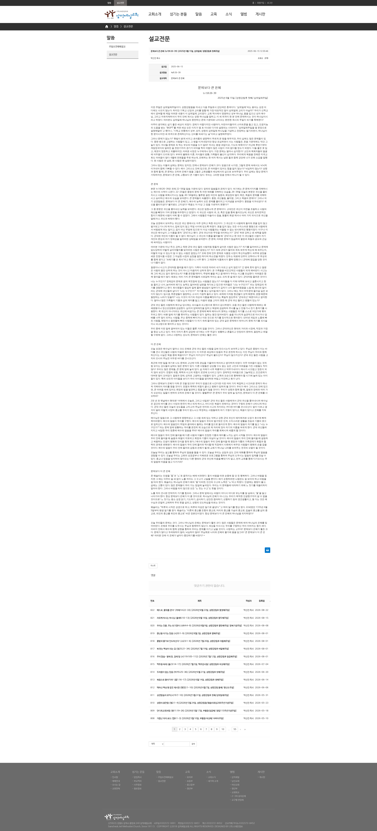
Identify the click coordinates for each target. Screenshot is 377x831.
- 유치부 (189, 777)
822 (152, 610)
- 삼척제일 (234, 777)
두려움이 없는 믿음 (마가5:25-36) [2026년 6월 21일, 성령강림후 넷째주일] (191, 672)
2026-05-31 (261, 695)
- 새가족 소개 (212, 781)
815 (152, 664)
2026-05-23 (261, 703)
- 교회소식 (211, 777)
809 (152, 710)
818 (152, 641)
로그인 (269, 3)
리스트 (153, 566)
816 (152, 656)
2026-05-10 (261, 718)
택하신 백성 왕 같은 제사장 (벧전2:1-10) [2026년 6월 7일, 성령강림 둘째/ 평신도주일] (195, 687)
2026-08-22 (261, 610)
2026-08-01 (261, 633)
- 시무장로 (137, 785)
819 (152, 633)
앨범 (243, 14)
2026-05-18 (261, 710)
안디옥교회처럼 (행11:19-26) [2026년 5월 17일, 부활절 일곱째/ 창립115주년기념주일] (197, 710)
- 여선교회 (234, 785)
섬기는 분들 (178, 14)
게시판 (260, 14)
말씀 (198, 14)
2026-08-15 (261, 618)
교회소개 (154, 14)
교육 (213, 14)
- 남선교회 (234, 781)
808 (152, 718)
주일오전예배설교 (117, 46)
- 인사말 (114, 777)
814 (152, 672)
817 (152, 649)
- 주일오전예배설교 (164, 777)
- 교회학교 (234, 792)
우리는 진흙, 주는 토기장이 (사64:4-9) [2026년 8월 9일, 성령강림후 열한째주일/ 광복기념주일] (199, 625)
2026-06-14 (261, 680)
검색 (193, 744)
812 (152, 687)
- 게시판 (261, 777)
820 (152, 625)
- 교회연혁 (115, 788)
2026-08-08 (261, 625)
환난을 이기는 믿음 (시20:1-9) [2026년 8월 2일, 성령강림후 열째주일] (188, 633)
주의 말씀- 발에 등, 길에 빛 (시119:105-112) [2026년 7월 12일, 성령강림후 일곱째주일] (197, 656)
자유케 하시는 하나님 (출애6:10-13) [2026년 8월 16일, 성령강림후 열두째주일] (193, 618)
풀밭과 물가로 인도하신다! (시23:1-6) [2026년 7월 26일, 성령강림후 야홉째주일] (193, 641)
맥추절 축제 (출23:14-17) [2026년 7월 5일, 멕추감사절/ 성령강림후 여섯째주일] (193, 664)
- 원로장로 (137, 788)
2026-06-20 (261, 672)
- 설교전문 (161, 781)
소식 (228, 14)
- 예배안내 (115, 781)
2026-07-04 (261, 664)
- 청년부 (189, 788)
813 (152, 680)
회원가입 (260, 3)
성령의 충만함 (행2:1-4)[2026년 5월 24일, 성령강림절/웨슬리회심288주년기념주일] (195, 703)
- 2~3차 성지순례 (238, 796)
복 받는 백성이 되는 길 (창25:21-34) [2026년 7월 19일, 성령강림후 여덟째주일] (193, 649)
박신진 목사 (249, 610)
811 (152, 695)
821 (152, 618)
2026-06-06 (261, 687)
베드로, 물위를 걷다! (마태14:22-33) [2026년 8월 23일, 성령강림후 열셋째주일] (193, 610)
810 (152, 703)
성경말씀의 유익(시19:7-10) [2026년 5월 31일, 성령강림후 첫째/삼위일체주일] (193, 695)
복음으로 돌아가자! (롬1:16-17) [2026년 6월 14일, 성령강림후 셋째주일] (190, 680)
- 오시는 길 (115, 785)
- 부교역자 (137, 781)
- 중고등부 (190, 785)
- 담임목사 (137, 777)
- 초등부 (189, 781)
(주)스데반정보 (236, 826)
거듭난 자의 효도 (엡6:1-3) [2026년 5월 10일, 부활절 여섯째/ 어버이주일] (190, 718)
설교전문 (128, 26)
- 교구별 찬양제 (237, 800)
